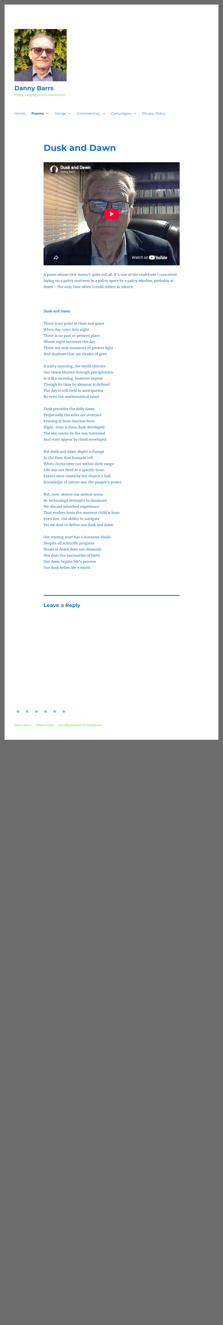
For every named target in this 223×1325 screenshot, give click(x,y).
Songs (60, 113)
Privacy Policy (154, 113)
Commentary (88, 113)
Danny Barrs (34, 88)
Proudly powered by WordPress (80, 725)
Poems (37, 113)
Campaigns (121, 113)
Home (19, 113)
